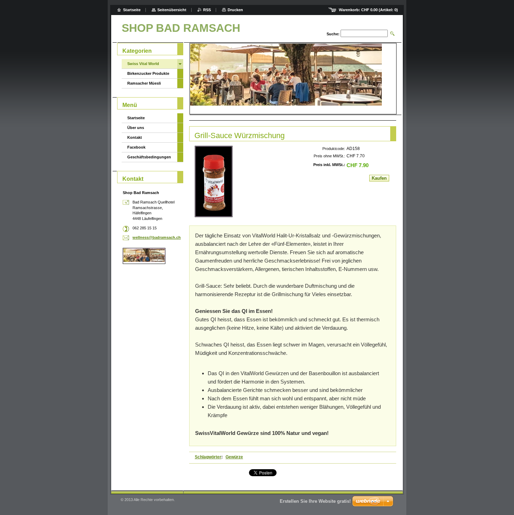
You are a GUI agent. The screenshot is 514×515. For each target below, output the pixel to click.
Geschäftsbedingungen (149, 157)
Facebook (136, 147)
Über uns (135, 128)
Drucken (235, 10)
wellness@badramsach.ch (157, 237)
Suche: (333, 34)
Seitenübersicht (171, 10)
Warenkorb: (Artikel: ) (368, 10)
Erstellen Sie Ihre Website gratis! (315, 501)
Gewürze (234, 457)
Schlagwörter (208, 457)
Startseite (136, 118)
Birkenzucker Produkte (148, 73)
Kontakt (134, 137)
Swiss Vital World (143, 64)
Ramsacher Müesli (144, 83)
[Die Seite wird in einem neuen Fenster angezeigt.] (214, 181)
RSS (207, 10)
